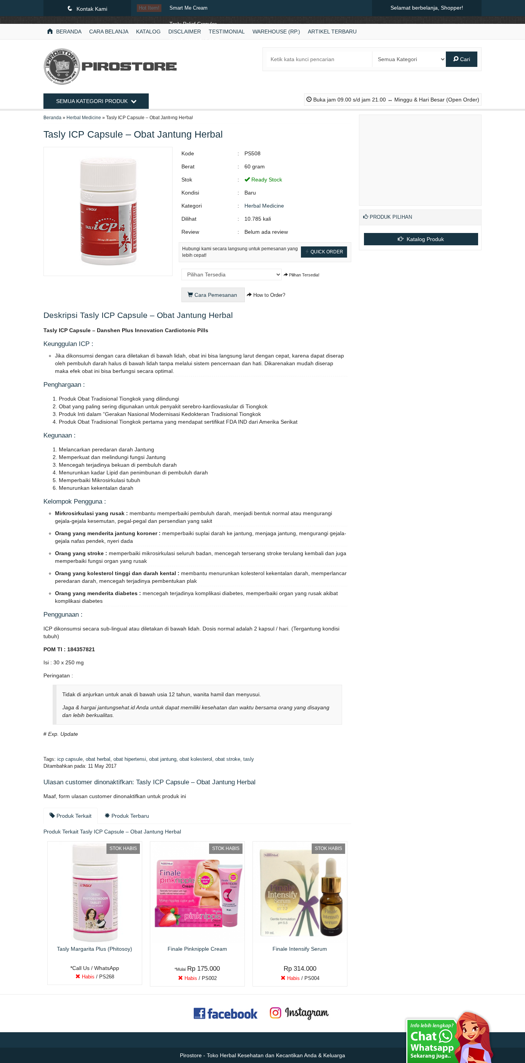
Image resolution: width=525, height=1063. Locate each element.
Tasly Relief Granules (193, 24)
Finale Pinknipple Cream (196, 121)
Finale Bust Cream (190, 72)
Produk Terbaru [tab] (129, 816)
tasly (248, 759)
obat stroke (227, 759)
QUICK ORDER (326, 252)
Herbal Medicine (264, 206)
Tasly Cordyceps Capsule (197, 56)
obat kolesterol (195, 759)
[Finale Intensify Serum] (300, 891)
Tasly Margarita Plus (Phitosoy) (204, 88)
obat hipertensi (129, 759)
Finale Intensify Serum (194, 40)
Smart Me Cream (188, 8)
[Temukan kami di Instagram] (299, 1013)
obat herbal (98, 759)
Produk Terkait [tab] (73, 816)
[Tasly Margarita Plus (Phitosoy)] (95, 891)
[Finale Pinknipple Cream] (197, 891)
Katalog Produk (424, 239)
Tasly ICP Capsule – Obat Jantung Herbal (133, 134)
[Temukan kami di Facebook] (226, 1013)
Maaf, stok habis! (97, 978)
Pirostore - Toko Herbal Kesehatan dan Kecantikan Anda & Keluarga (262, 1055)
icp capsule (70, 759)
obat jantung (162, 759)
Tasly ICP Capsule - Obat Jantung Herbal (215, 105)
